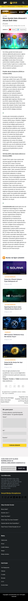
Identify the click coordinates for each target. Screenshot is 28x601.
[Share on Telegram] (23, 386)
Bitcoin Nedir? (4, 509)
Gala (3, 393)
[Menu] (5, 2)
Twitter (18, 379)
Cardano (23, 391)
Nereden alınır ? (5, 512)
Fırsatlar (3, 574)
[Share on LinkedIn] (19, 386)
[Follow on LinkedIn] (14, 497)
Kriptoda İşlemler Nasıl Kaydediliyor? (10, 523)
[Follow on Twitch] (22, 497)
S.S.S (2, 581)
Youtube (13, 29)
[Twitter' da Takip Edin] (11, 497)
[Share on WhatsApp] (6, 386)
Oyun (6, 393)
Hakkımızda (4, 540)
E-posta (5, 437)
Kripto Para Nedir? (5, 516)
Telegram (5, 379)
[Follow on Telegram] (20, 497)
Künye (2, 543)
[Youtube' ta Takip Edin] (17, 497)
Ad (4, 430)
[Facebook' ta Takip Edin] (3, 497)
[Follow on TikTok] (8, 497)
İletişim (3, 550)
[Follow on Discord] (25, 497)
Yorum (5, 417)
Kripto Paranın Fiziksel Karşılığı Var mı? (11, 526)
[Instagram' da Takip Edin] (5, 497)
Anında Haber (4, 585)
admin (6, 23)
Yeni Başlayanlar (5, 567)
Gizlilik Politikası (5, 547)
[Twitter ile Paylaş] (14, 386)
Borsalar (3, 578)
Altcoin (5, 16)
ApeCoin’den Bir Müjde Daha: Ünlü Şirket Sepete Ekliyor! (7, 400)
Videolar (3, 571)
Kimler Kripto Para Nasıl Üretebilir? (9, 519)
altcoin (19, 391)
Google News (23, 29)
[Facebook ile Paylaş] (10, 386)
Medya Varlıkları (5, 554)
